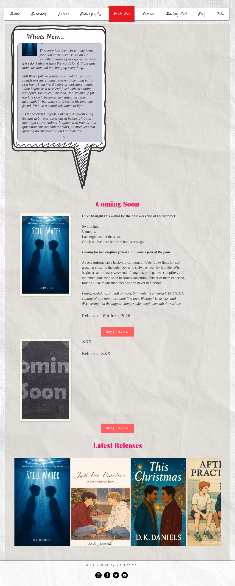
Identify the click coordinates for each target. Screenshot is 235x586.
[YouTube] (124, 575)
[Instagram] (98, 575)
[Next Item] (212, 502)
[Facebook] (107, 575)
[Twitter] (116, 575)
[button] (63, 14)
